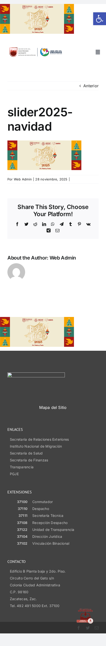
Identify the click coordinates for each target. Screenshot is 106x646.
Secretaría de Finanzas (29, 460)
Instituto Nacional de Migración (36, 446)
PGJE (14, 474)
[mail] (97, 628)
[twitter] (88, 628)
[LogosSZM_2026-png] (35, 46)
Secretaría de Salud (26, 453)
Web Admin (23, 179)
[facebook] (79, 628)
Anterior (91, 85)
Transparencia (22, 467)
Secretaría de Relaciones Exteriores (39, 439)
